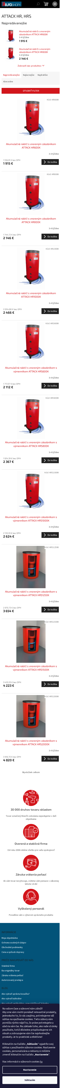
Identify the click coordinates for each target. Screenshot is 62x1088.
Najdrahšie (43, 75)
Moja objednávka (10, 938)
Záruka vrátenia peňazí (12, 975)
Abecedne (8, 81)
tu (41, 1061)
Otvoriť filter (31, 90)
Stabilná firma (8, 966)
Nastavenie (29, 1070)
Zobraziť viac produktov (29, 65)
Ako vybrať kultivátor (12, 998)
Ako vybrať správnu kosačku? (16, 994)
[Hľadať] (38, 4)
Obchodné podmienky (12, 947)
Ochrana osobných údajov (14, 942)
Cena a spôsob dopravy (13, 952)
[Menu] (55, 4)
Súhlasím (29, 1080)
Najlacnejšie (28, 75)
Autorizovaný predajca (12, 980)
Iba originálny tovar (11, 970)
